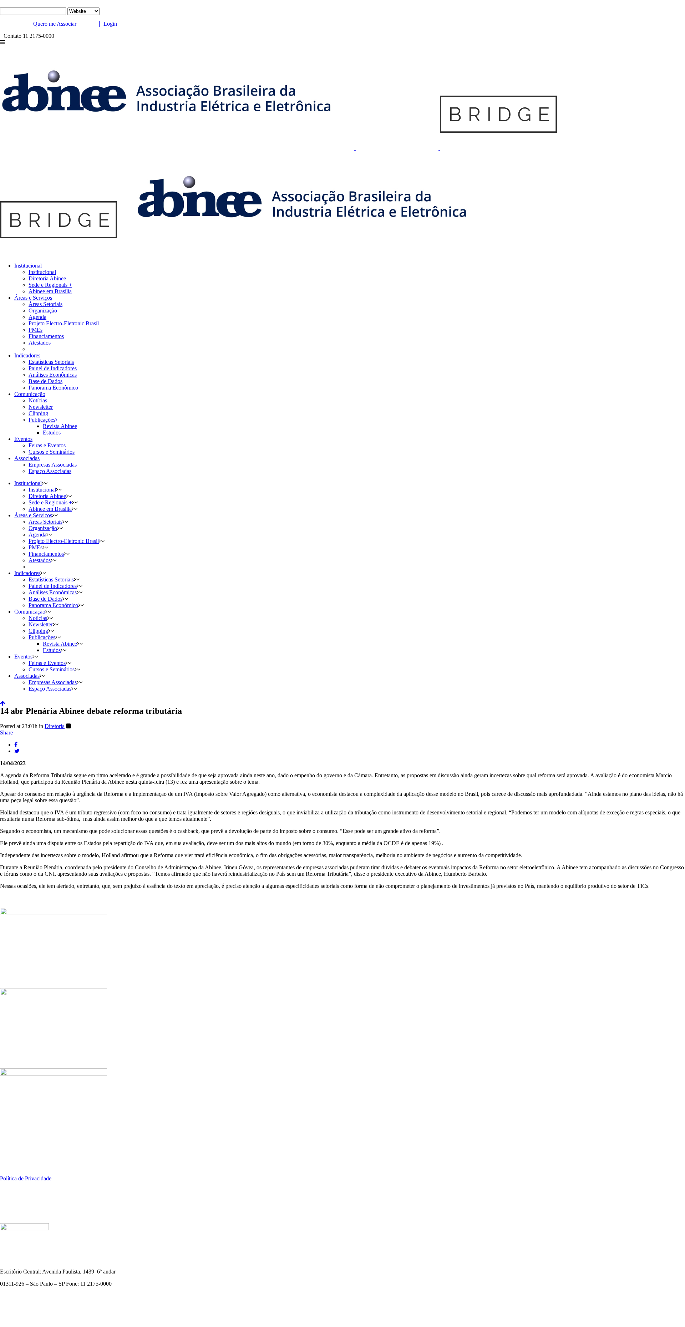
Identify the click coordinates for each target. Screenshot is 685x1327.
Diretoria (55, 726)
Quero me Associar (54, 24)
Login (109, 24)
